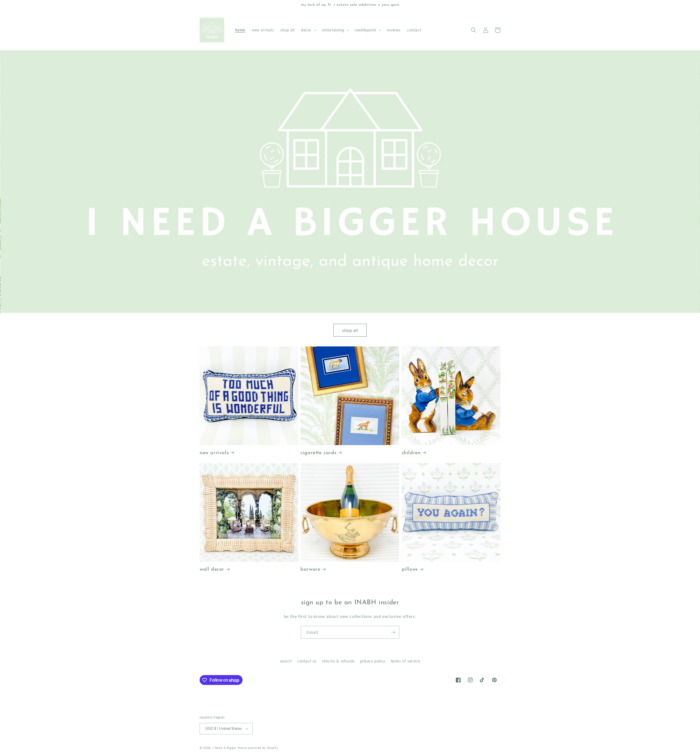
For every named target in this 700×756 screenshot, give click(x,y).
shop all (350, 330)
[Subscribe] (393, 632)
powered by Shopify (263, 747)
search (286, 661)
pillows (410, 569)
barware (310, 569)
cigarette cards (318, 453)
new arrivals (214, 453)
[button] (308, 30)
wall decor (212, 569)
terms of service (405, 661)
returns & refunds (338, 661)
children (411, 453)
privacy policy (372, 661)
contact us (307, 661)
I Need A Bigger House (230, 747)
